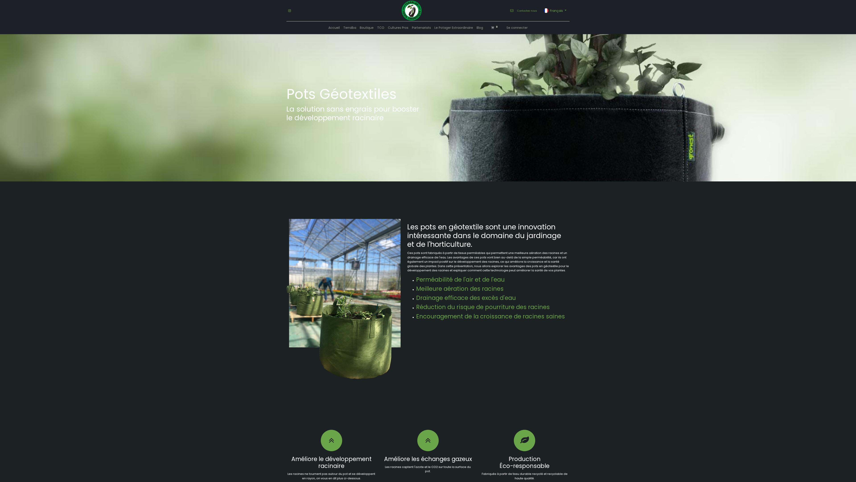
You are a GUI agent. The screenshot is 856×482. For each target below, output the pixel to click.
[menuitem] (334, 28)
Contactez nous (527, 10)
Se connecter (517, 27)
